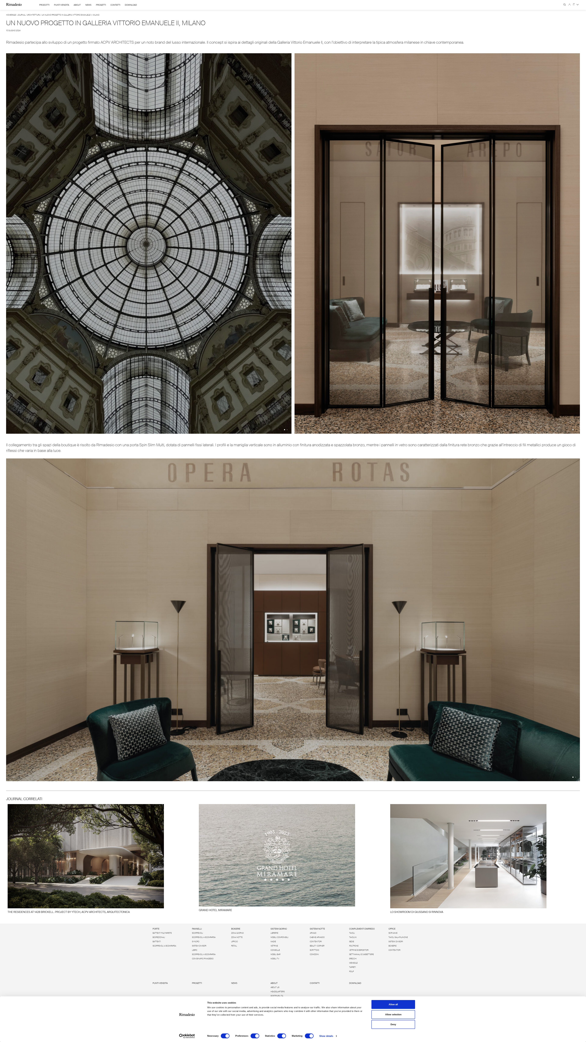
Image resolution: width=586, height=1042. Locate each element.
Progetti (101, 5)
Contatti (115, 5)
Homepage (11, 15)
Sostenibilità (277, 996)
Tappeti (352, 967)
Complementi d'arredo (362, 928)
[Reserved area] (569, 4)
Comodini (314, 954)
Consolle (275, 950)
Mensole (353, 963)
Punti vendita (160, 983)
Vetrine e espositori (359, 950)
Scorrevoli (197, 933)
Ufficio (234, 941)
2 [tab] (287, 429)
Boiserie (235, 928)
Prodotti (44, 5)
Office (392, 928)
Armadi (313, 933)
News (88, 5)
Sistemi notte (317, 928)
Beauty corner (317, 946)
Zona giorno (237, 933)
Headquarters (278, 991)
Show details (326, 1036)
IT (574, 4)
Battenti (157, 941)
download (131, 5)
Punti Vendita (61, 5)
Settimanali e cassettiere (361, 954)
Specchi (353, 958)
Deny (393, 1024)
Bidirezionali (159, 937)
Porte (156, 928)
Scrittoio (314, 950)
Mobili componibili (279, 937)
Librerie (274, 933)
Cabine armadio (317, 937)
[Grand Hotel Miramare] (293, 858)
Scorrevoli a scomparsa (164, 946)
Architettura (33, 15)
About (77, 5)
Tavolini (353, 937)
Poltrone (353, 946)
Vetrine (274, 946)
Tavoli (352, 933)
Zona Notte (236, 937)
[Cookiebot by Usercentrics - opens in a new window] (187, 1036)
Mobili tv (275, 958)
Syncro (195, 941)
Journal (21, 15)
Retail (234, 946)
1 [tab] (284, 429)
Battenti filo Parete (162, 933)
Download (355, 983)
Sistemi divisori (199, 946)
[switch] (255, 1035)
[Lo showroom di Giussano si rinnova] (484, 859)
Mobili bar (275, 954)
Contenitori (316, 941)
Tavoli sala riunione (398, 937)
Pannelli (197, 928)
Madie (273, 941)
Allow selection (393, 1014)
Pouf (351, 971)
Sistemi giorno (279, 928)
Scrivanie (393, 933)
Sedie (351, 941)
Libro (194, 950)
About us (275, 987)
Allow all (393, 1004)
